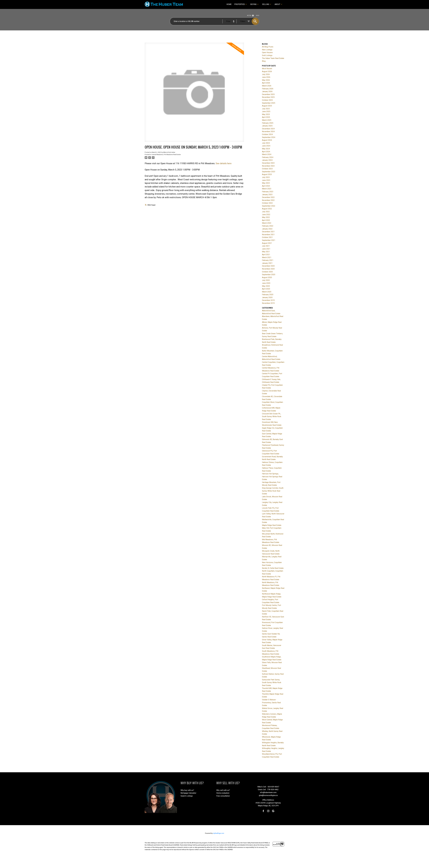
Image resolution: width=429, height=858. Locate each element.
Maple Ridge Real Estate (271, 525)
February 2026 (267, 89)
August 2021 (267, 243)
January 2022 (267, 229)
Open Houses (267, 52)
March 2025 (266, 120)
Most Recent (267, 69)
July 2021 (266, 246)
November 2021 (268, 234)
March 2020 (266, 292)
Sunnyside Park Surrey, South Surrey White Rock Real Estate (271, 682)
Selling (265, 4)
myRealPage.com (218, 833)
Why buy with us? (187, 790)
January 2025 (267, 126)
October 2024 (267, 134)
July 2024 (266, 143)
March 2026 (266, 86)
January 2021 (267, 263)
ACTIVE (249, 15)
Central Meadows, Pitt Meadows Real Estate (166, 154)
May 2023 (266, 183)
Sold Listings (267, 55)
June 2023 (266, 180)
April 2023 (266, 186)
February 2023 (267, 192)
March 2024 (266, 154)
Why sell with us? (223, 790)
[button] (263, 811)
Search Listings (187, 796)
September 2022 (268, 206)
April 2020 (266, 289)
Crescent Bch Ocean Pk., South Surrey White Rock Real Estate (271, 416)
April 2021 (266, 254)
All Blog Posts (267, 47)
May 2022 (266, 217)
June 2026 (266, 77)
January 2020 (267, 297)
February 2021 (267, 260)
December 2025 (268, 94)
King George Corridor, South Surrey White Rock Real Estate (272, 491)
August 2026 (267, 71)
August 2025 (267, 106)
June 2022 (266, 214)
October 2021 (267, 237)
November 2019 (268, 303)
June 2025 (266, 111)
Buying (253, 4)
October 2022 (267, 203)
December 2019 (268, 300)
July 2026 (266, 74)
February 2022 (267, 226)
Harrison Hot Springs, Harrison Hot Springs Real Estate (272, 476)
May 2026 (266, 80)
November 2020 (268, 269)
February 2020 (267, 294)
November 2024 (268, 131)
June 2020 (266, 283)
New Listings (267, 50)
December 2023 (268, 163)
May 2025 (266, 114)
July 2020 (266, 280)
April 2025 (266, 117)
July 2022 (266, 212)
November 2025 (268, 97)
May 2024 (266, 149)
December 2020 (268, 266)
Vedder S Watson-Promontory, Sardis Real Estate (271, 702)
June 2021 (266, 249)
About (277, 4)
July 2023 (266, 177)
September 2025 (268, 103)
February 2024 (267, 157)
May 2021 (266, 252)
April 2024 (266, 152)
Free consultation (223, 796)
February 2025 (267, 123)
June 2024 (266, 146)
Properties (239, 4)
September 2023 (268, 172)
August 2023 (267, 174)
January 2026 (267, 91)
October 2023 (267, 169)
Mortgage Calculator (188, 793)
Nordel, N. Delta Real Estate (273, 568)
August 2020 (267, 277)
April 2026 (266, 83)
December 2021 (268, 232)
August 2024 (267, 140)
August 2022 (267, 209)
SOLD (257, 15)
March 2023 (266, 189)
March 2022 (266, 223)
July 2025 (266, 109)
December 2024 (268, 129)
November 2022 (268, 200)
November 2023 (268, 166)
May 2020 (266, 286)
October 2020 (267, 272)
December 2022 (268, 197)
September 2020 (268, 274)
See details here (223, 163)
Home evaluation (222, 793)
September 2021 (268, 240)
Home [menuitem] (228, 4)
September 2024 (268, 137)
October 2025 (267, 100)
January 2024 (267, 160)
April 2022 (266, 220)
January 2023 (267, 194)
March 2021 (266, 257)
